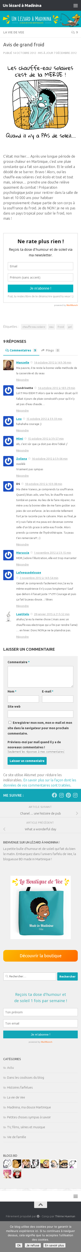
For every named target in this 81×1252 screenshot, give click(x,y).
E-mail (47, 691)
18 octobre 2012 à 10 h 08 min (43, 483)
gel (70, 326)
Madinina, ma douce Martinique (29, 1107)
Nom (12, 691)
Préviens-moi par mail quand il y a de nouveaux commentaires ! (34, 744)
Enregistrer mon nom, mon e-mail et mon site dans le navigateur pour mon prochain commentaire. (40, 728)
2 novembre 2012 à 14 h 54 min (39, 577)
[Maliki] (7, 1177)
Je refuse (32, 1245)
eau (51, 326)
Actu (10, 1067)
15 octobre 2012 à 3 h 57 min (46, 438)
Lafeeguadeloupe (28, 572)
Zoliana (21, 458)
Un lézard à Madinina (22, 5)
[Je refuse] (75, 1237)
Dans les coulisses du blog (25, 1077)
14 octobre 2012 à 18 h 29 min (56, 387)
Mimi (19, 438)
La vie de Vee (13, 32)
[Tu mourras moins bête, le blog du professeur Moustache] (54, 1167)
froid (61, 326)
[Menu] (75, 5)
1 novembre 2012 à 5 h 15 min (52, 552)
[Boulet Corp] (26, 1167)
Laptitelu (22, 614)
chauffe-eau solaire (33, 326)
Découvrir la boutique (41, 955)
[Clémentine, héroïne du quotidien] (63, 1167)
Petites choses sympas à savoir (29, 1117)
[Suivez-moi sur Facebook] (54, 795)
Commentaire (19, 662)
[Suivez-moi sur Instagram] (61, 795)
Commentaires (23, 350)
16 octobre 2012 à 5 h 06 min (50, 458)
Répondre (22, 379)
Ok (19, 1245)
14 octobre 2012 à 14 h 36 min (52, 362)
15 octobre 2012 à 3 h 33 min (44, 418)
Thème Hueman (65, 1216)
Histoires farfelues (20, 1087)
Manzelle (22, 362)
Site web (14, 706)
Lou (19, 418)
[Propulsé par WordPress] (38, 1216)
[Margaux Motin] (35, 1167)
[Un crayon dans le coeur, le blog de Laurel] (17, 1177)
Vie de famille (16, 1137)
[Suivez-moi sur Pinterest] (68, 795)
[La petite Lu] (72, 1167)
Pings (52, 350)
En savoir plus (54, 1245)
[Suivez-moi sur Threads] (75, 795)
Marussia (22, 552)
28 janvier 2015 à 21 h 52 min (52, 614)
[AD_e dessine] (17, 1167)
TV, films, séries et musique (26, 1127)
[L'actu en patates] (44, 1167)
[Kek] (7, 1167)
